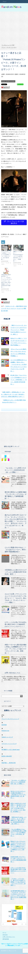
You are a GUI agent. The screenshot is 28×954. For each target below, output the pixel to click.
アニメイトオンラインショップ (10, 719)
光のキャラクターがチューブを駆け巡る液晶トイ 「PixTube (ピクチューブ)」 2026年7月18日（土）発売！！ (18, 794)
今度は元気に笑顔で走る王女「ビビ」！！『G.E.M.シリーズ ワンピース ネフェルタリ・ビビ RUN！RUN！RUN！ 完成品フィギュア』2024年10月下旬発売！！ (6, 281)
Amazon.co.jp (5, 730)
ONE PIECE (19, 306)
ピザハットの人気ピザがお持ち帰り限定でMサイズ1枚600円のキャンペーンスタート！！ (15, 624)
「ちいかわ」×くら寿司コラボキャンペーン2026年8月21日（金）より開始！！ (15, 470)
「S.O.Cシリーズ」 (10, 306)
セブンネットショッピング (9, 743)
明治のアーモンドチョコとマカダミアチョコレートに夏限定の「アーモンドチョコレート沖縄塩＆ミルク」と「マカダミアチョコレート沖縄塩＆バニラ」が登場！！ (18, 846)
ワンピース (20, 308)
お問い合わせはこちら (12, 673)
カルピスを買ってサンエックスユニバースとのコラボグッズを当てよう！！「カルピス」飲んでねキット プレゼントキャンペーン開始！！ (15, 598)
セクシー (13, 308)
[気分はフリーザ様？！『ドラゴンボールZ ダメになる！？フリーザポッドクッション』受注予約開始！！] (5, 341)
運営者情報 (6, 939)
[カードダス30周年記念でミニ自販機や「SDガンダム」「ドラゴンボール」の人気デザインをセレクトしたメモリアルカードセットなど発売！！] (5, 363)
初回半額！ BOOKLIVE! (9, 762)
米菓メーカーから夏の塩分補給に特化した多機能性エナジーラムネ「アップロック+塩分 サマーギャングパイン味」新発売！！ (15, 649)
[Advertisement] (14, 28)
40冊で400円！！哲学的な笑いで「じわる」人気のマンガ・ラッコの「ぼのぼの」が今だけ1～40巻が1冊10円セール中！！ (13, 394)
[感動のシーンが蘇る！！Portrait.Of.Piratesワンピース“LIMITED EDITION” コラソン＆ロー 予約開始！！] (18, 248)
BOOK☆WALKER (7, 756)
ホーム (4, 932)
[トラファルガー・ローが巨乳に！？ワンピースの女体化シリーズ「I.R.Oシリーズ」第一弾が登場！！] (6, 248)
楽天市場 (4, 724)
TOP (8, 45)
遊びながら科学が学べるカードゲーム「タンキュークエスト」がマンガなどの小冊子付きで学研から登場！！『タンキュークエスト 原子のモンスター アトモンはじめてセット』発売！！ (15, 521)
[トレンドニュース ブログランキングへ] (5, 87)
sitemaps (8, 451)
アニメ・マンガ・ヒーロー (8, 81)
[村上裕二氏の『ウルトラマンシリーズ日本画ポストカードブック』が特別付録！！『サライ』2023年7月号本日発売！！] (5, 378)
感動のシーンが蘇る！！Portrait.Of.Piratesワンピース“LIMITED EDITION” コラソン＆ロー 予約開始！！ (18, 256)
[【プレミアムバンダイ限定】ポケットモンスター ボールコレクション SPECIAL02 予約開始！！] (5, 352)
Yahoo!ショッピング (7, 737)
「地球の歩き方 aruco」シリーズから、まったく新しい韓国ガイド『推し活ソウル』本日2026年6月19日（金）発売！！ (18, 820)
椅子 (7, 310)
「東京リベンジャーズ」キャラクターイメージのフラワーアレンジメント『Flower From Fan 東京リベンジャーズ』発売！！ (18, 330)
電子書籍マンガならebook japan (11, 749)
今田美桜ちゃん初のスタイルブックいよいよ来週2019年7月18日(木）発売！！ (15, 572)
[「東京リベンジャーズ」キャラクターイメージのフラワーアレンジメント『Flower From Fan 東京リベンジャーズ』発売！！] (5, 328)
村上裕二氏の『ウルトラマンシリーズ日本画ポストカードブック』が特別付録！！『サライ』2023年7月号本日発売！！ (18, 380)
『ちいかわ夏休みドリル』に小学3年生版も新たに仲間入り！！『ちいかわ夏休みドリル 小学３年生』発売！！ (18, 832)
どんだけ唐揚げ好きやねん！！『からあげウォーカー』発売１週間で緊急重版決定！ (15, 549)
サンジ (8, 308)
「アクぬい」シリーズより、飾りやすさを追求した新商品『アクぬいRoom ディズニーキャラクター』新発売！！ (18, 882)
